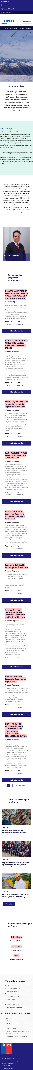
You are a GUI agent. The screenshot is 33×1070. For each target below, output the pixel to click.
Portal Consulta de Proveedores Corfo (17, 1034)
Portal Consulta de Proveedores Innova (17, 1031)
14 (16, 785)
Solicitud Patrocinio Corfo (12, 988)
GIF (7, 1021)
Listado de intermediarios (12, 996)
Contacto (28, 28)
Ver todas (9, 904)
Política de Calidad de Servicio (13, 1007)
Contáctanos (6, 5)
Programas (13, 28)
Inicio (6, 28)
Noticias (21, 28)
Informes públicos (10, 999)
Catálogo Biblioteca (10, 1002)
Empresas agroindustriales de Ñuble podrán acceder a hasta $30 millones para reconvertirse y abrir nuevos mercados (15, 896)
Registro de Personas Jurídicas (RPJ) (16, 1036)
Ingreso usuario (7, 12)
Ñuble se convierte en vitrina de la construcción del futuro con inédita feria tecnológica (14, 832)
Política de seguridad (8, 1058)
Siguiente (22, 785)
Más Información (16, 331)
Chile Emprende (9, 986)
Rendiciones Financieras (12, 991)
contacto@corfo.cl (8, 1068)
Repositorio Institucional (12, 1004)
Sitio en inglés (6, 1)
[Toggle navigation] (27, 22)
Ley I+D (8, 1026)
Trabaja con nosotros (11, 994)
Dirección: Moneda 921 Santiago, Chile (11, 1061)
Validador (9, 1023)
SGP (7, 1018)
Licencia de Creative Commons (11, 1063)
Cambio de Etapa (11, 1028)
